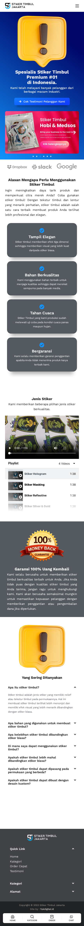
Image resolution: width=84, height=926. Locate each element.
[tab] (42, 473)
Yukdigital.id (47, 909)
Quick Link (17, 849)
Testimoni (17, 871)
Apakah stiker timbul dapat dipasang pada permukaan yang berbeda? (38, 770)
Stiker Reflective (35, 495)
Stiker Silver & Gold (37, 506)
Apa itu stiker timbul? (23, 687)
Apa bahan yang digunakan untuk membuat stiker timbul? (39, 724)
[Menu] (77, 6)
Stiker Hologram (35, 473)
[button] (33, 156)
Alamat (15, 891)
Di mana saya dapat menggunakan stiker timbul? (37, 747)
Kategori (16, 861)
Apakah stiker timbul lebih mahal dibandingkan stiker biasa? (32, 759)
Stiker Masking (34, 484)
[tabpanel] (42, 437)
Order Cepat (18, 866)
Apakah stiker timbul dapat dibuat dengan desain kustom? (38, 781)
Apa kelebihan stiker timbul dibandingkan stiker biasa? (38, 736)
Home (14, 856)
